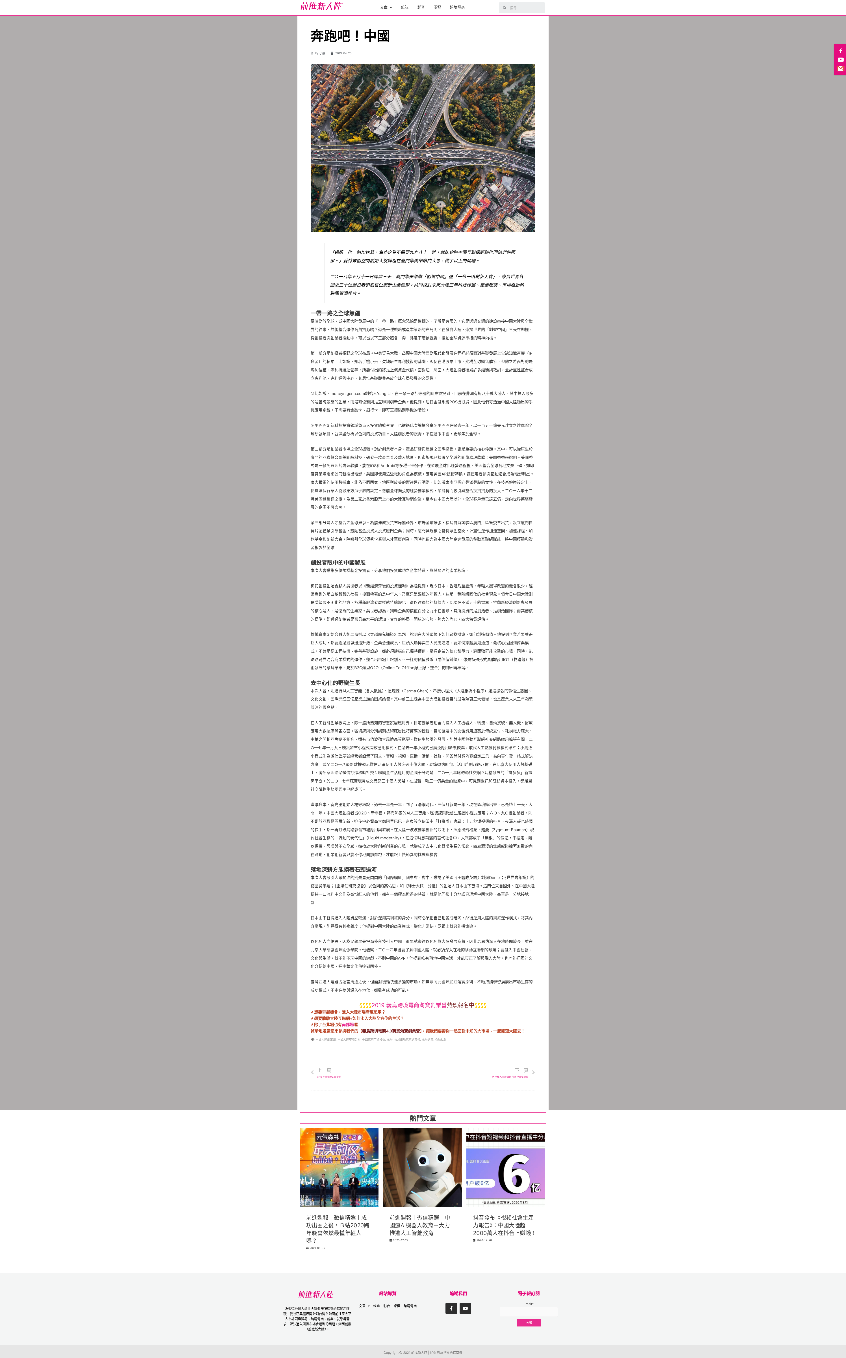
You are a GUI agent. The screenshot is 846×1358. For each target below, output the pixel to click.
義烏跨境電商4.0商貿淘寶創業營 (391, 1031)
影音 (421, 7)
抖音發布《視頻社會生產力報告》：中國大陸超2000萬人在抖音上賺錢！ (504, 1225)
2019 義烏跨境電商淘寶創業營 (409, 1005)
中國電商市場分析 (373, 1039)
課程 (437, 7)
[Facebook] (840, 51)
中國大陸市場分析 (349, 1039)
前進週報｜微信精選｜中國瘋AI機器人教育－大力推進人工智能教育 (420, 1225)
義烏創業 (427, 1039)
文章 (384, 7)
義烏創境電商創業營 (407, 1039)
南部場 (348, 1024)
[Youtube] (465, 1308)
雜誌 (404, 7)
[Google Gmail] (840, 68)
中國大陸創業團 (326, 1039)
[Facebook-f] (451, 1308)
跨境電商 (457, 7)
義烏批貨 (441, 1039)
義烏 (390, 1039)
